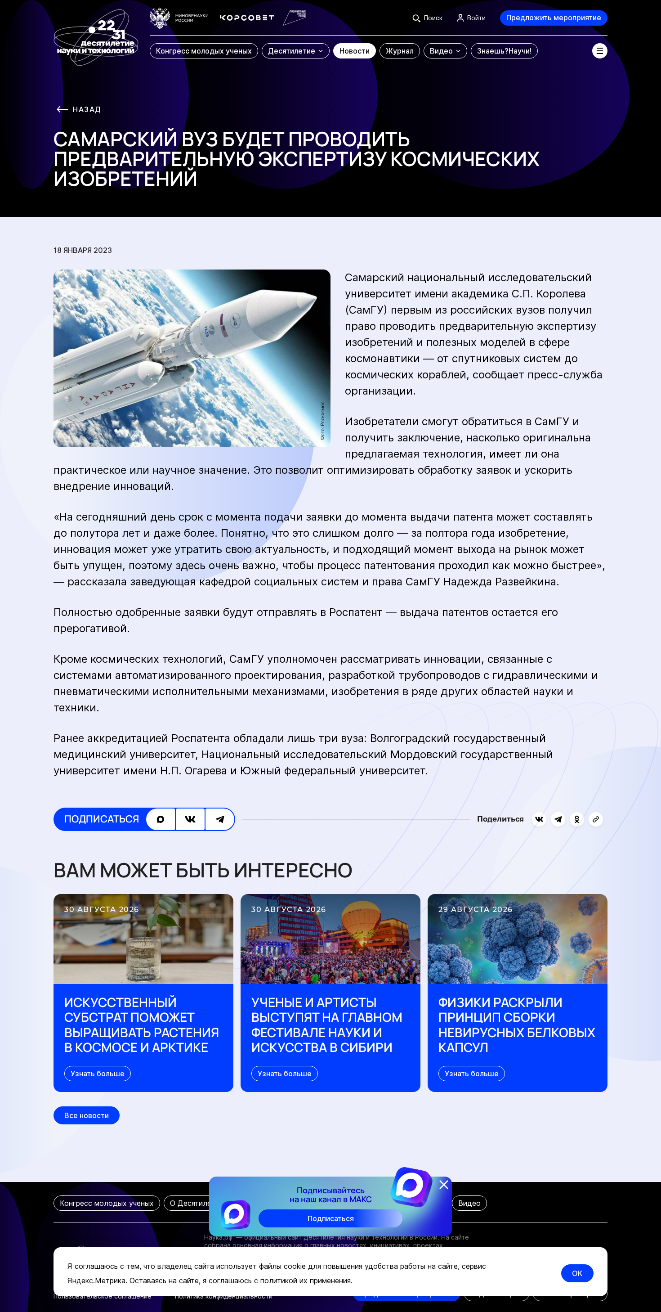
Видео (469, 1203)
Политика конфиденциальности (223, 1296)
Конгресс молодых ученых (107, 1203)
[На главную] (96, 33)
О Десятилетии (196, 1203)
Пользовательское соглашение (103, 1296)
